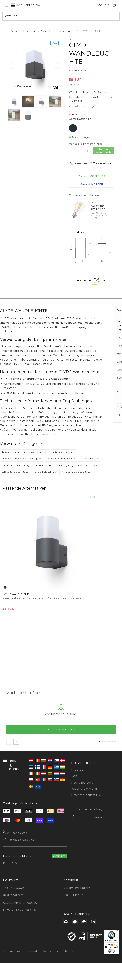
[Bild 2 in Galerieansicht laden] (28, 101)
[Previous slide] (13, 65)
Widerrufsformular (84, 788)
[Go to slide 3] (104, 741)
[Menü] (117, 931)
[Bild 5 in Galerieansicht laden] (14, 115)
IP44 (95, 465)
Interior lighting (64, 465)
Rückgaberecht (82, 782)
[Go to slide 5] (110, 741)
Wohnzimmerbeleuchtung (76, 472)
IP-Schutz (83, 465)
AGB (74, 776)
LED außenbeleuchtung (15, 472)
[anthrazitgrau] (5, 587)
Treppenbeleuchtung (45, 472)
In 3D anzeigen (22, 86)
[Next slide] (56, 65)
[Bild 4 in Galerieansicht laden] (55, 101)
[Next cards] (16, 742)
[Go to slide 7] (115, 741)
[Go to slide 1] (99, 741)
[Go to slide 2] (102, 741)
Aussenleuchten (11, 452)
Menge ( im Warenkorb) (85, 143)
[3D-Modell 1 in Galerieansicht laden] (28, 115)
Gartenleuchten (42, 465)
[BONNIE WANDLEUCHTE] (50, 542)
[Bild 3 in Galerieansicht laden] (41, 101)
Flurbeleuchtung (89, 458)
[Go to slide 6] (112, 741)
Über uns (77, 770)
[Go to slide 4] (107, 741)
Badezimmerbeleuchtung (61, 458)
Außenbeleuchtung (24, 31)
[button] (6, 5)
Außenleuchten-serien (55, 31)
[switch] (111, 951)
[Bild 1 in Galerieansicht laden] (14, 101)
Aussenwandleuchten (36, 452)
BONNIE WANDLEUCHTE (16, 594)
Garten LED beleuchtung (15, 465)
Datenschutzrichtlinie (86, 794)
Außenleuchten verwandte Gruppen (22, 458)
